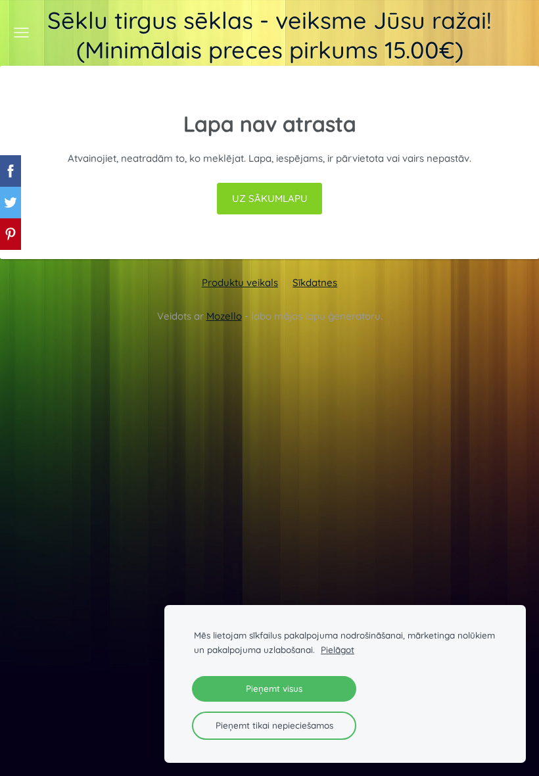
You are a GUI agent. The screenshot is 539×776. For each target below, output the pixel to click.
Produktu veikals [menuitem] (240, 282)
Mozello (224, 316)
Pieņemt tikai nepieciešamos (274, 725)
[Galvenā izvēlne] (21, 32)
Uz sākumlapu (270, 198)
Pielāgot (337, 649)
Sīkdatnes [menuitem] (315, 282)
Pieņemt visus (274, 688)
